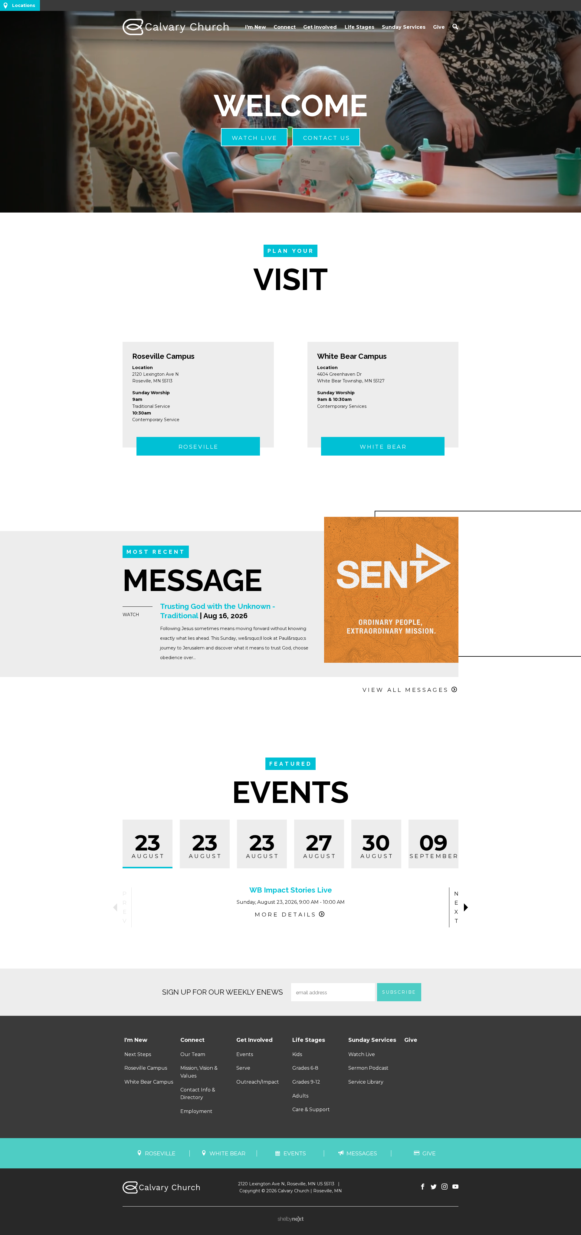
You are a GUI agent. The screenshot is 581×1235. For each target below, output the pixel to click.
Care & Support (311, 1109)
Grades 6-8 (305, 1068)
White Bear (383, 447)
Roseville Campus (163, 356)
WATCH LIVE (254, 138)
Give (439, 27)
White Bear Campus (352, 356)
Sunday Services (403, 27)
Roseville (199, 447)
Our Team (192, 1054)
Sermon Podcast (368, 1068)
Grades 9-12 (306, 1082)
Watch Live (361, 1054)
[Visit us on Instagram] (444, 1187)
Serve (243, 1068)
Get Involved (320, 27)
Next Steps (137, 1054)
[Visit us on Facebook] (423, 1187)
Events (244, 1054)
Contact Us (326, 138)
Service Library (365, 1082)
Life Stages (359, 27)
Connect (285, 27)
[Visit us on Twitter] (434, 1187)
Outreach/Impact (257, 1082)
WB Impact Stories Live (290, 890)
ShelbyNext (291, 1219)
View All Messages (406, 690)
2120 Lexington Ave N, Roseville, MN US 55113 (286, 1184)
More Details (286, 914)
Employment (196, 1111)
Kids (297, 1054)
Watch (131, 614)
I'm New (255, 27)
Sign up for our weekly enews (222, 992)
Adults (300, 1096)
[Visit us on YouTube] (455, 1187)
